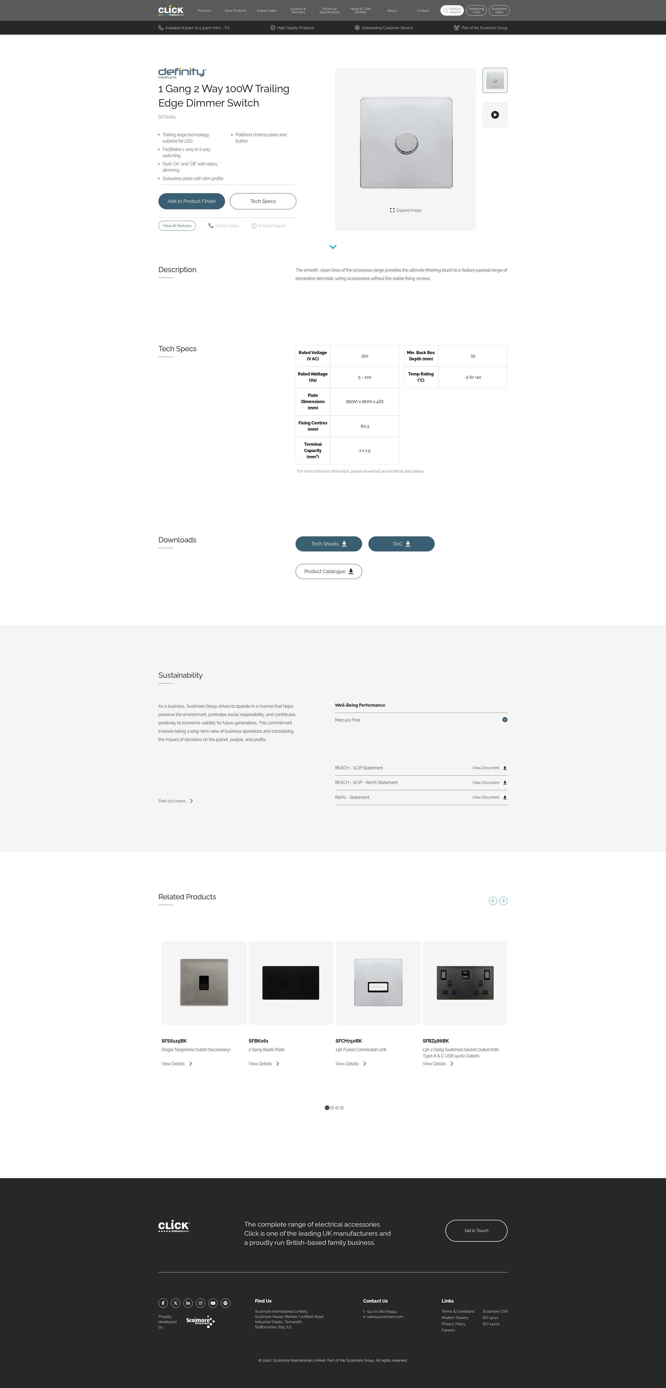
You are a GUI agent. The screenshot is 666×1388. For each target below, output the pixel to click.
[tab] (327, 1107)
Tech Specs (263, 201)
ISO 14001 (491, 1324)
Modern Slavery (455, 1318)
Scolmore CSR (495, 1311)
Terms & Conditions (458, 1311)
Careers (448, 1330)
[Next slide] (503, 901)
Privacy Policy (454, 1324)
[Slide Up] (333, 250)
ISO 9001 (490, 1318)
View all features (177, 226)
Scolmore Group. (360, 1360)
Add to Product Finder (192, 201)
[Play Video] (495, 115)
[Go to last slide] (493, 901)
